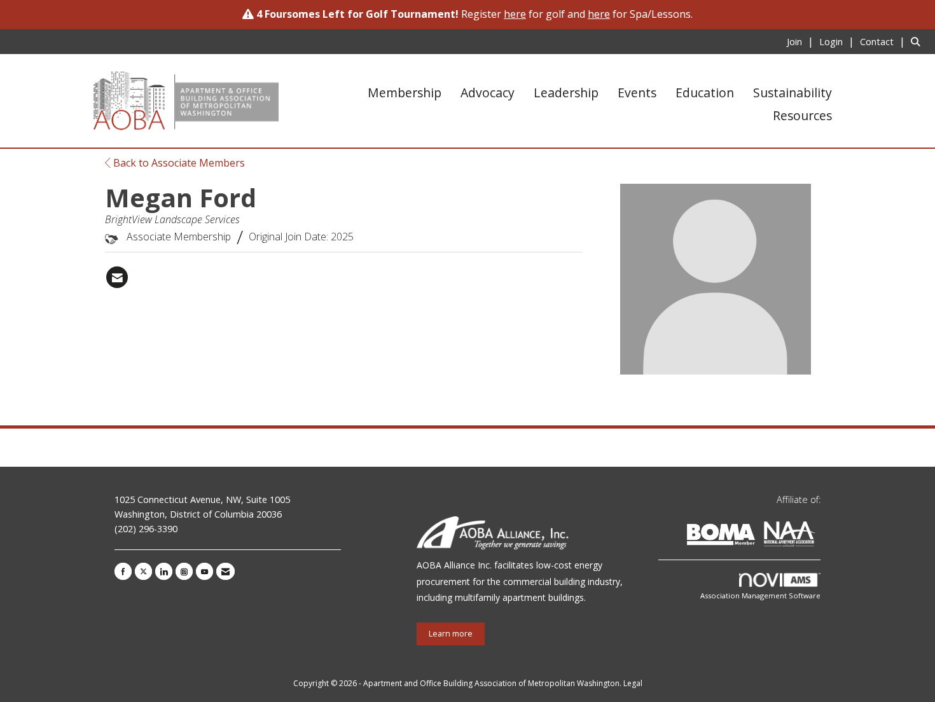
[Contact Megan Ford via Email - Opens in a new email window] (117, 277)
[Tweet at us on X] (143, 571)
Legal (632, 683)
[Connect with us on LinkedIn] (163, 571)
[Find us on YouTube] (204, 571)
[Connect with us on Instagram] (184, 571)
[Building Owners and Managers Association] (818, 536)
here (599, 14)
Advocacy (488, 92)
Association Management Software (760, 595)
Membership (404, 92)
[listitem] (802, 41)
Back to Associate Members (178, 163)
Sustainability (792, 92)
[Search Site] (918, 41)
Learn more (451, 633)
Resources (802, 115)
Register (493, 14)
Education (704, 92)
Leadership (566, 92)
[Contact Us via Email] (225, 571)
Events (637, 92)
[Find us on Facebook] (123, 571)
